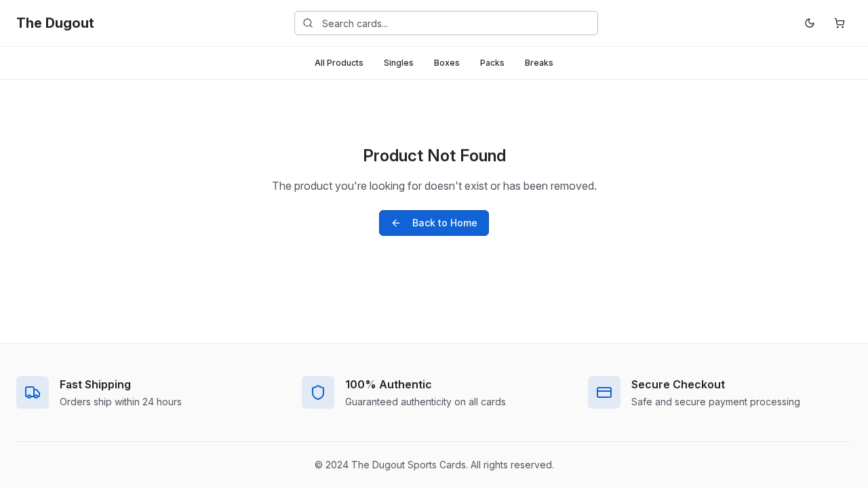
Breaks (539, 63)
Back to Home (444, 222)
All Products (339, 63)
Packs (492, 63)
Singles (399, 63)
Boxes (447, 63)
